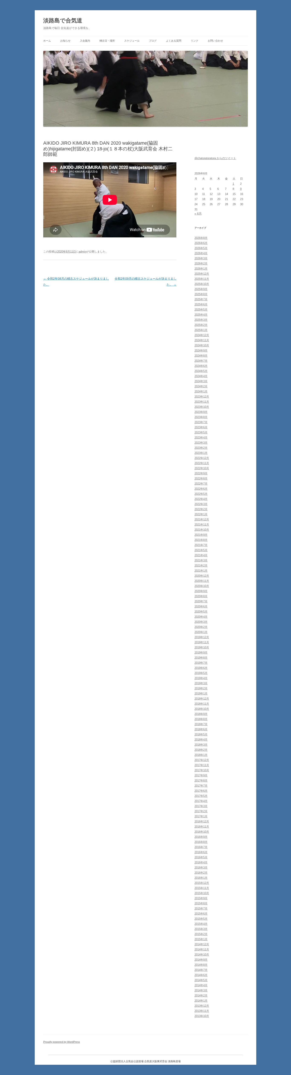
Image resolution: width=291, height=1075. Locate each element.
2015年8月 (200, 903)
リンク (194, 40)
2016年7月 (200, 847)
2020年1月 (200, 632)
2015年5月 (200, 918)
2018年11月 (201, 703)
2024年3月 (200, 381)
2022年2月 (200, 509)
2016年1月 (200, 877)
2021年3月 (200, 560)
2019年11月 (201, 642)
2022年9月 (200, 473)
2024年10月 (201, 345)
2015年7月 (200, 908)
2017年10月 (201, 770)
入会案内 (85, 40)
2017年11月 (201, 765)
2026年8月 (200, 238)
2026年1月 (200, 268)
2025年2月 (200, 325)
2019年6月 (200, 668)
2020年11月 (201, 581)
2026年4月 (200, 253)
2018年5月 (200, 734)
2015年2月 (200, 934)
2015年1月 (200, 939)
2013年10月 (201, 1016)
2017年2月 (200, 811)
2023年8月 (200, 417)
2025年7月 (200, 299)
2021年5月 (200, 550)
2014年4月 (200, 985)
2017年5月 (200, 796)
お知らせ (65, 40)
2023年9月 (200, 412)
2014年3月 (200, 990)
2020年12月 (201, 575)
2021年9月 (200, 534)
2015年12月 (201, 883)
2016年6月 (200, 852)
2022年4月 (200, 499)
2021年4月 (200, 555)
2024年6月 (200, 366)
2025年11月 (201, 278)
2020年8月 (200, 596)
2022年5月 (200, 493)
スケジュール (132, 40)
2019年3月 (200, 683)
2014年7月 (200, 970)
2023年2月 (200, 447)
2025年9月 (200, 289)
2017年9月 (200, 775)
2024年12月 (201, 335)
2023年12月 (201, 396)
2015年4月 (200, 923)
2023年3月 (200, 442)
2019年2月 (200, 688)
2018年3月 (200, 744)
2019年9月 (200, 652)
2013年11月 (201, 1011)
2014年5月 (200, 980)
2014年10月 (201, 954)
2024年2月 (200, 386)
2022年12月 (201, 458)
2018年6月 (200, 729)
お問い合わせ (215, 40)
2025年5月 (200, 309)
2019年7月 (200, 662)
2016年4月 (200, 862)
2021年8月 (200, 540)
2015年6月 (200, 913)
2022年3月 (200, 504)
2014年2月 (200, 995)
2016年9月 (200, 836)
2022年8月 (200, 478)
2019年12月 (201, 637)
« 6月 (198, 213)
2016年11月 (201, 826)
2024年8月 (200, 355)
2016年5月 (200, 857)
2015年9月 (200, 898)
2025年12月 (201, 273)
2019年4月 (200, 678)
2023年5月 (200, 432)
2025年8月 (200, 294)
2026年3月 (200, 258)
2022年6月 (200, 488)
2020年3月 (200, 621)
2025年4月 (200, 314)
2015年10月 (201, 893)
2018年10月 (201, 708)
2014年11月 (201, 949)
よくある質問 (173, 40)
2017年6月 (200, 790)
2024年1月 (200, 391)
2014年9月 (200, 959)
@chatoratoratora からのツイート (215, 158)
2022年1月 (200, 514)
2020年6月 (200, 606)
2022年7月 (200, 483)
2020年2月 (200, 627)
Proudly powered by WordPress (61, 1041)
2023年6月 (200, 427)
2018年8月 (200, 719)
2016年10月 (201, 831)
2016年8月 (200, 842)
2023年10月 (201, 406)
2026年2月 (200, 263)
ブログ (153, 40)
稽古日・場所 (107, 40)
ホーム (47, 40)
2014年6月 (200, 975)
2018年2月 (200, 749)
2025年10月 (201, 284)
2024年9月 (200, 350)
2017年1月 (200, 816)
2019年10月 (201, 647)
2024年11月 (201, 340)
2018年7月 (200, 724)
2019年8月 (200, 657)
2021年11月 (201, 524)
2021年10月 (201, 529)
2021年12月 (201, 519)
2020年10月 (201, 586)
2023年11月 (201, 401)
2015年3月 (200, 929)
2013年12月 (201, 1005)
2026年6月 (200, 243)
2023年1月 (200, 453)
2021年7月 (200, 545)
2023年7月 (200, 422)
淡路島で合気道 (62, 20)
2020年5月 (200, 611)
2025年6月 (200, 304)
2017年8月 (200, 780)
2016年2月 (200, 872)
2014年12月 (201, 944)
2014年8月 (200, 964)
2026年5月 (200, 248)
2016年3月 (200, 867)
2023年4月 (200, 437)
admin (82, 251)
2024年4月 (200, 376)
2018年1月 (200, 755)
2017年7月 (200, 785)
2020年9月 (200, 591)
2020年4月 (200, 616)
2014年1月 (200, 1000)
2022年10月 (201, 468)
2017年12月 (201, 760)
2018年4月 (200, 739)
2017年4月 (200, 801)
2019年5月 (200, 673)
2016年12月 (201, 821)
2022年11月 (201, 463)
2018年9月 (200, 714)
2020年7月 (200, 601)
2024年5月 (200, 371)
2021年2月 (200, 565)
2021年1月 (200, 570)
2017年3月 (200, 806)
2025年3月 (200, 319)
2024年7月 (200, 360)
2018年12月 (201, 698)
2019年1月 (200, 693)
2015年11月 (201, 888)
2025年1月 (200, 330)
